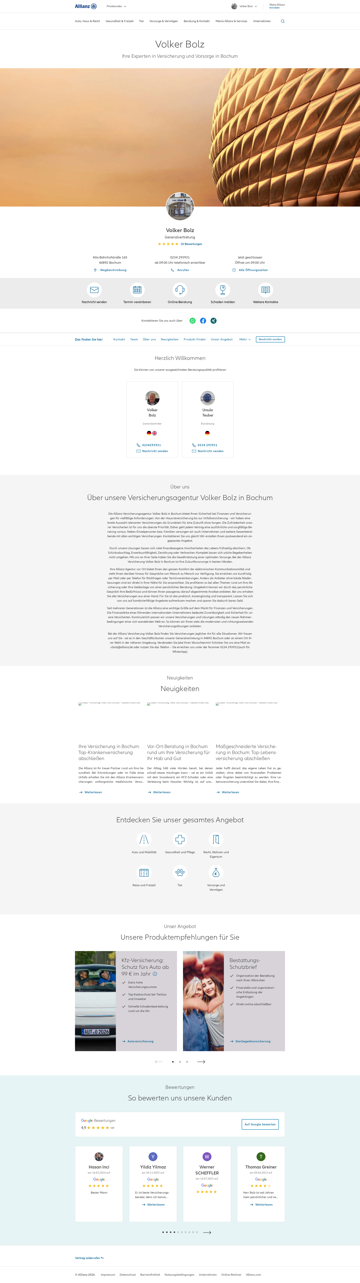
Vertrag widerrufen (87, 1258)
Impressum (108, 1275)
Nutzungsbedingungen (179, 1275)
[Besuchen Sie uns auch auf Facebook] (203, 321)
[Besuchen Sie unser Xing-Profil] (214, 321)
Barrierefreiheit (150, 1275)
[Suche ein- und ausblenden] (282, 21)
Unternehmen (208, 1275)
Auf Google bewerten (260, 1124)
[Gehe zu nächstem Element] (208, 1232)
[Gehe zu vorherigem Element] (152, 1232)
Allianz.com (253, 1275)
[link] (180, 293)
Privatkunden (114, 6)
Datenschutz (128, 1275)
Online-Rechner (231, 1275)
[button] (180, 206)
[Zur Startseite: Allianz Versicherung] (86, 6)
